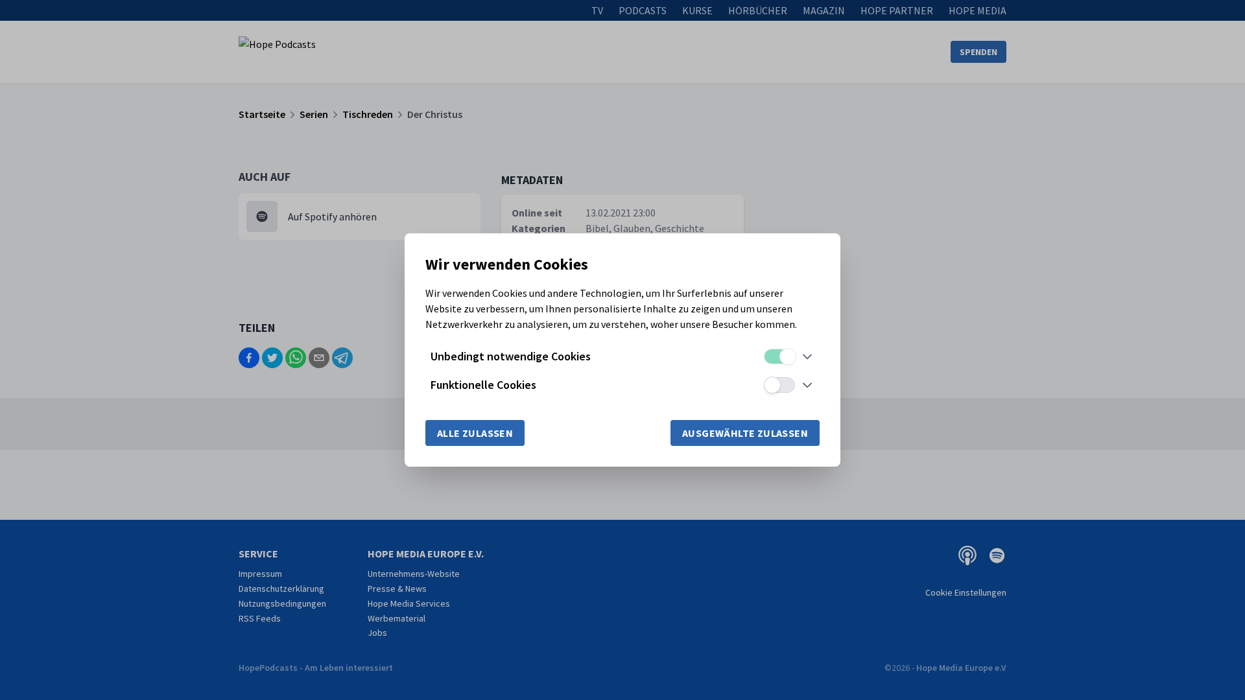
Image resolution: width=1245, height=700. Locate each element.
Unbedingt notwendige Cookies (511, 356)
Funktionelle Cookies (483, 384)
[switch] (779, 356)
